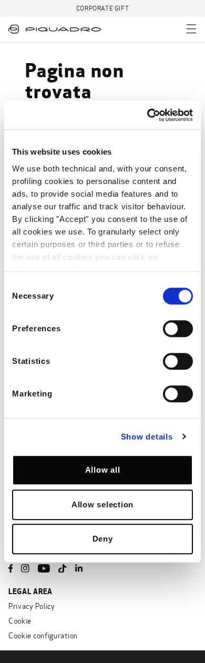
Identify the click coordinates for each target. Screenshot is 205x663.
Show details (147, 436)
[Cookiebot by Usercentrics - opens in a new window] (147, 115)
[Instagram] (25, 568)
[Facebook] (10, 568)
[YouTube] (44, 568)
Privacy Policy (31, 606)
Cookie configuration (43, 635)
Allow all (102, 469)
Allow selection (102, 504)
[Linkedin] (79, 568)
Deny (103, 538)
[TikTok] (62, 568)
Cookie (20, 621)
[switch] (178, 328)
